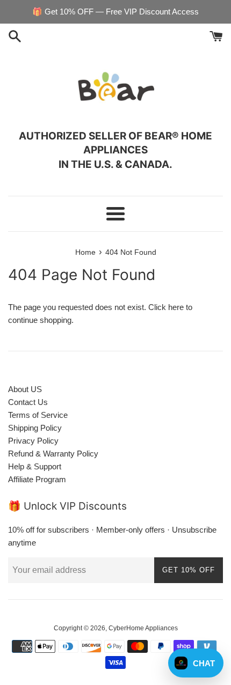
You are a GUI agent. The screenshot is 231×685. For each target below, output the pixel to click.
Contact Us (28, 402)
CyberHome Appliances (143, 628)
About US (25, 389)
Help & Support (34, 466)
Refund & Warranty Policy (53, 453)
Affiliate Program (37, 479)
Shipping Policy (35, 427)
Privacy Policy (33, 440)
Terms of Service (38, 414)
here (176, 307)
